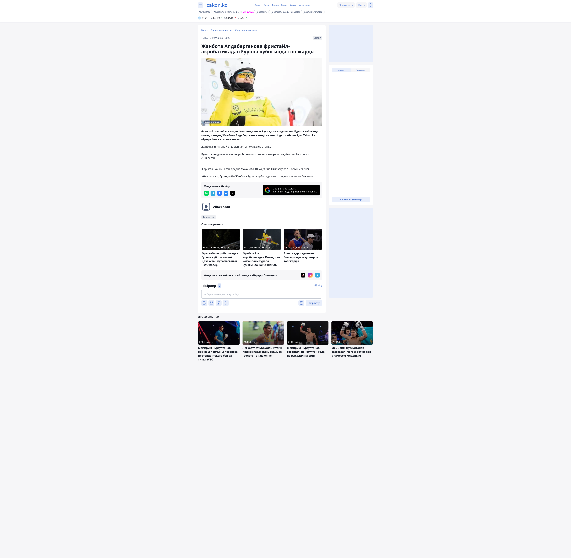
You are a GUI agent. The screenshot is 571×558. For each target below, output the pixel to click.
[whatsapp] (206, 193)
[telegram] (213, 193)
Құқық (293, 5)
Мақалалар (304, 5)
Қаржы (275, 5)
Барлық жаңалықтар (221, 30)
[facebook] (219, 193)
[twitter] (232, 193)
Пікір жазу (314, 303)
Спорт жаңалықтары (246, 30)
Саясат (257, 5)
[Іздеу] (370, 5)
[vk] (226, 193)
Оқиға (284, 5)
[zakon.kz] (217, 5)
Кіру (320, 285)
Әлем (266, 5)
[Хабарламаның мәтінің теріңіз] (261, 294)
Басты (204, 30)
